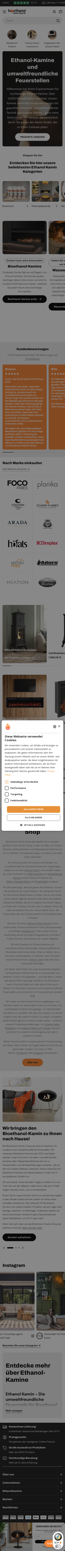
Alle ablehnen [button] (33, 817)
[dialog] (32, 775)
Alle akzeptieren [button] (33, 809)
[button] (32, 825)
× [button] (59, 726)
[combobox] (54, 726)
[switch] (58, 1546)
